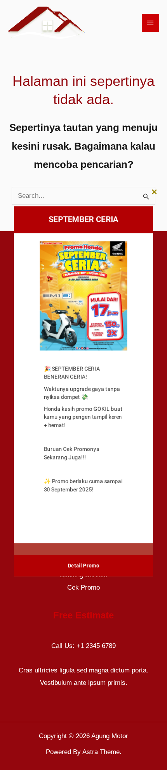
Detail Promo (83, 561)
